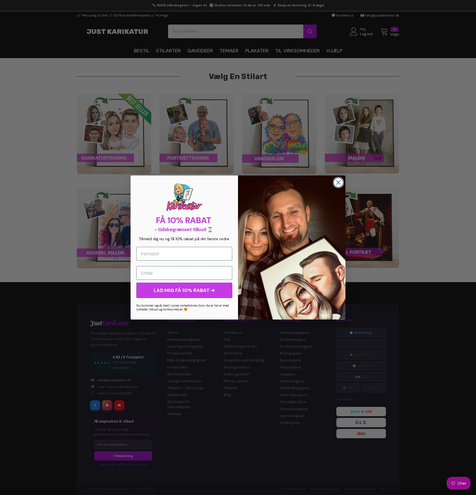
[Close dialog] (338, 182)
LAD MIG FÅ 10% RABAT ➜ (184, 290)
